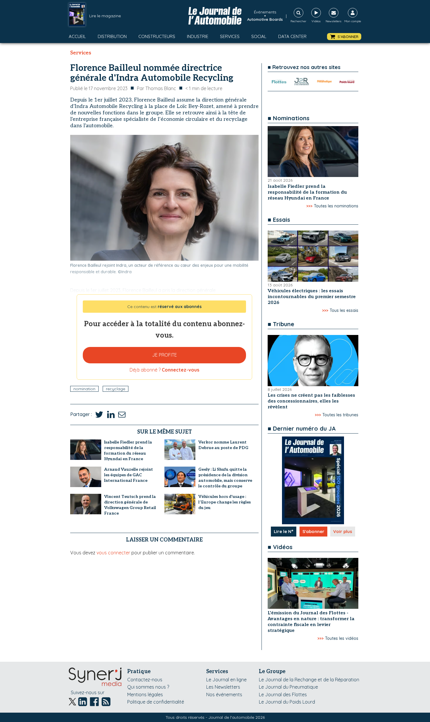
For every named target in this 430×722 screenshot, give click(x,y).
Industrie (197, 36)
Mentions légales (145, 694)
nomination (84, 388)
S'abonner (313, 531)
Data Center (292, 36)
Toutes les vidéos (341, 638)
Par (156, 88)
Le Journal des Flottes (283, 694)
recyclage (115, 388)
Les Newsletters (223, 687)
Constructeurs (156, 36)
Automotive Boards (265, 19)
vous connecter (113, 553)
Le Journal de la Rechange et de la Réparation (309, 680)
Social (258, 36)
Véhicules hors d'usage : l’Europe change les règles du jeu (224, 502)
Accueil (77, 36)
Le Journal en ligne (226, 680)
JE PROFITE (164, 355)
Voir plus (342, 531)
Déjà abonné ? (164, 370)
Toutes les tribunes (340, 414)
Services (230, 36)
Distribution (112, 36)
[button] (344, 36)
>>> (309, 206)
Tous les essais (344, 310)
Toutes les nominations (336, 206)
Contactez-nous (144, 680)
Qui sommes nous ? (148, 687)
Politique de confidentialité (155, 702)
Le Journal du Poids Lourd (287, 702)
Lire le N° (283, 531)
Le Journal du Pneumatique (288, 687)
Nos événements (224, 694)
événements (265, 12)
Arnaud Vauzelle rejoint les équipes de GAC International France (128, 475)
